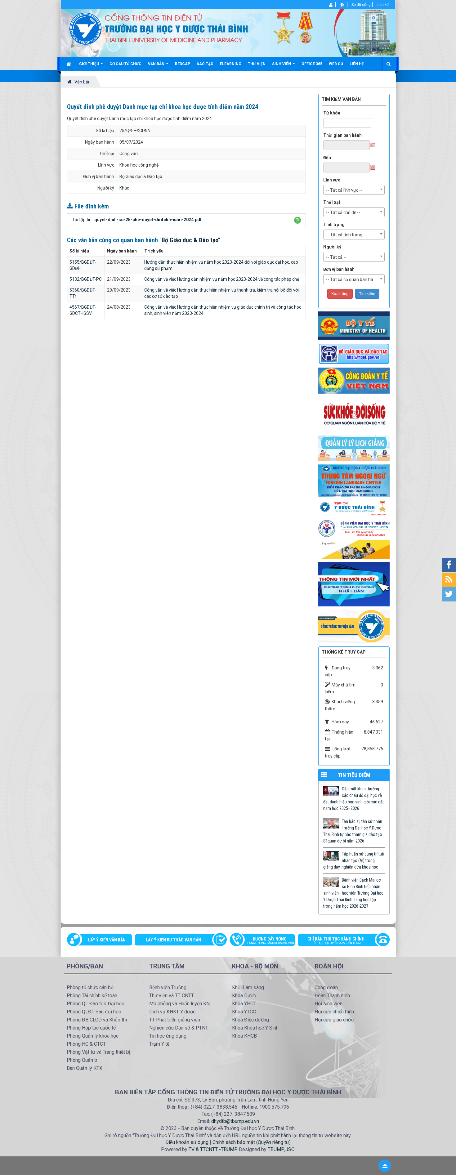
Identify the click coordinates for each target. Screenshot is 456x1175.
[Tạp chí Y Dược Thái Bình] (354, 508)
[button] (297, 220)
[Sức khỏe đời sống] (354, 414)
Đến (327, 157)
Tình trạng (334, 224)
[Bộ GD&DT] (354, 353)
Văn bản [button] (156, 64)
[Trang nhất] (70, 64)
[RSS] (343, 4)
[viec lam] (354, 625)
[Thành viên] (331, 4)
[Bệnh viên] (354, 528)
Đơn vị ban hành (339, 269)
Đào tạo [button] (205, 64)
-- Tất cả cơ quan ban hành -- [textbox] (354, 279)
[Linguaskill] (354, 549)
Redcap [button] (182, 64)
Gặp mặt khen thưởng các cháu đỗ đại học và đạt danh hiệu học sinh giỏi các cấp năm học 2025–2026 (354, 798)
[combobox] (354, 190)
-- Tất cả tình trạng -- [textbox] (346, 234)
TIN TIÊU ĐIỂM (354, 775)
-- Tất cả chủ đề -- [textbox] (343, 212)
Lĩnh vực (331, 179)
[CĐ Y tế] (354, 380)
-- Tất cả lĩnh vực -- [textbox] (344, 190)
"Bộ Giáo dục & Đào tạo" (189, 240)
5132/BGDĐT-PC (85, 279)
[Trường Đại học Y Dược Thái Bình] (85, 28)
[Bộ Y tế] (354, 325)
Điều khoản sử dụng (186, 1142)
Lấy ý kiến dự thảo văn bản (173, 939)
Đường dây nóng (269, 940)
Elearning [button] (230, 64)
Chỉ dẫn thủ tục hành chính (335, 940)
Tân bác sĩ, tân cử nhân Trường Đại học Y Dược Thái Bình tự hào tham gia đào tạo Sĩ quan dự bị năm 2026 (352, 831)
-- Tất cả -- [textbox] (336, 257)
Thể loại (331, 202)
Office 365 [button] (312, 64)
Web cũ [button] (336, 64)
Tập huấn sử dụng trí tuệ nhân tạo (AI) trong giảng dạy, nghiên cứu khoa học (353, 860)
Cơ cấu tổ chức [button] (125, 64)
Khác (124, 187)
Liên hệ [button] (357, 64)
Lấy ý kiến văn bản (107, 939)
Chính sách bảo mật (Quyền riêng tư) (251, 1142)
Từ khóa (331, 112)
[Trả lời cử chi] (354, 480)
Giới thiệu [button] (89, 64)
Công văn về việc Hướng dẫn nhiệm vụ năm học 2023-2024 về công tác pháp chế (221, 279)
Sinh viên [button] (282, 64)
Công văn (128, 153)
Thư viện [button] (257, 64)
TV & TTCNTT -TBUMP (213, 1149)
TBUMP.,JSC (281, 1149)
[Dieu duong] (354, 583)
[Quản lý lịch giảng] (354, 447)
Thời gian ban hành (342, 135)
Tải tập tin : (137, 219)
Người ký (332, 246)
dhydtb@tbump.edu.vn (235, 1121)
